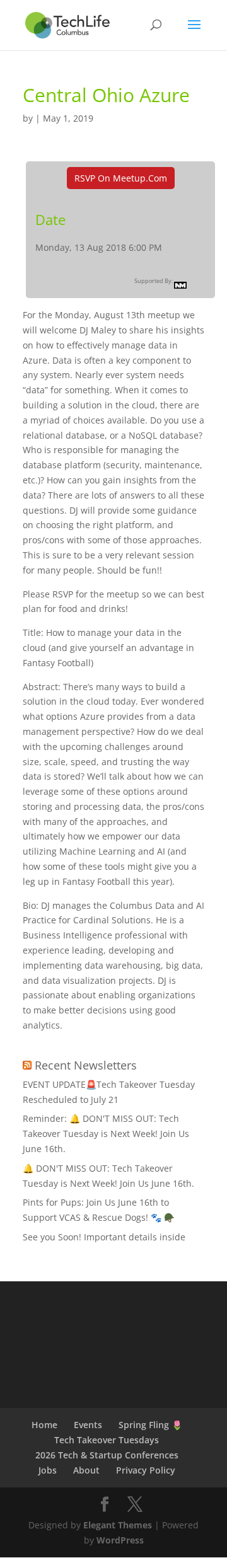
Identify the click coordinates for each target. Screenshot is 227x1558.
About (86, 1470)
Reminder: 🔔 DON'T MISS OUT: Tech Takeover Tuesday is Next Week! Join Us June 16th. (106, 1133)
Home (44, 1425)
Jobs (47, 1470)
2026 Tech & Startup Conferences (106, 1455)
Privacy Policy (145, 1470)
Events (88, 1425)
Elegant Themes (117, 1525)
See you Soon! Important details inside (104, 1237)
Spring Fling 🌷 (150, 1425)
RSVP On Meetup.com (120, 178)
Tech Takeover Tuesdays (106, 1440)
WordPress (120, 1540)
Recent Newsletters (86, 1065)
